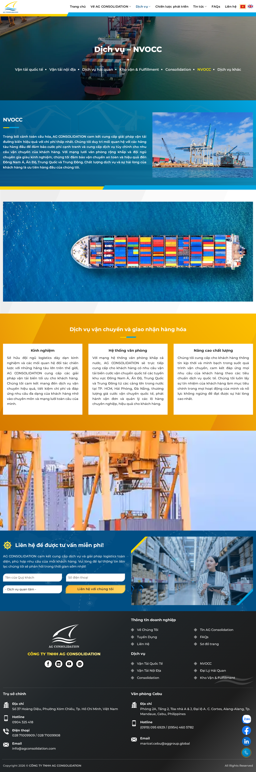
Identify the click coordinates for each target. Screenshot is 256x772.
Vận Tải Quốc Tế (150, 663)
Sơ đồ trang (209, 644)
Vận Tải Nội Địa (149, 670)
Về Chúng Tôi (147, 630)
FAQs (204, 637)
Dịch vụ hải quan (97, 69)
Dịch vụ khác (229, 69)
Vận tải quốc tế (29, 69)
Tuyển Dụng (147, 637)
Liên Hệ (143, 644)
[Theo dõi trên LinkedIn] (59, 664)
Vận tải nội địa (62, 69)
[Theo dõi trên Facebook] (48, 664)
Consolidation (178, 69)
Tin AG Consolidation (216, 630)
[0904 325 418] (246, 752)
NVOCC (206, 663)
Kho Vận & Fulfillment (217, 678)
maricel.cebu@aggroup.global (165, 743)
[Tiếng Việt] (242, 6)
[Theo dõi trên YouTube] (69, 664)
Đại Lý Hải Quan (213, 670)
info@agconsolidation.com (34, 748)
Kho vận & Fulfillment (139, 69)
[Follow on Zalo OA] (80, 664)
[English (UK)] (250, 6)
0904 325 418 (22, 722)
